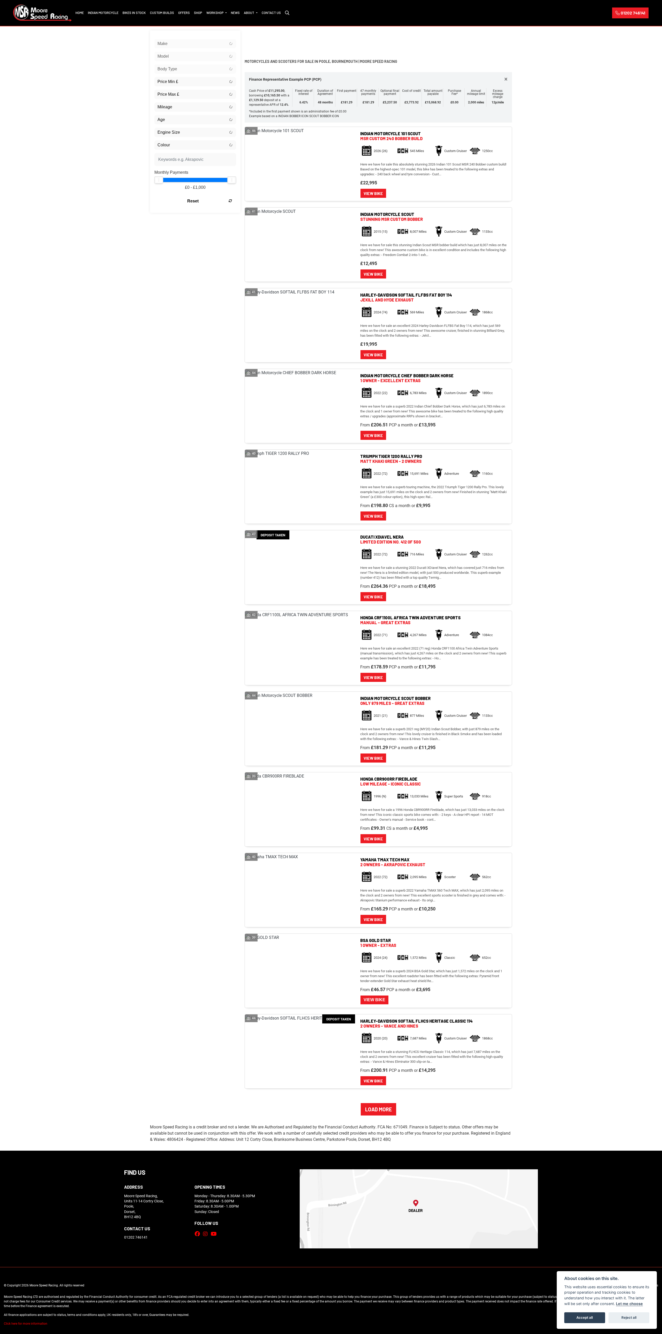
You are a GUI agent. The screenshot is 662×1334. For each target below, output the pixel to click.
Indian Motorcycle (103, 13)
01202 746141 (633, 12)
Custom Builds (162, 13)
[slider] (158, 180)
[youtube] (215, 1234)
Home (80, 13)
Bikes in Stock (134, 13)
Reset (193, 201)
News (235, 13)
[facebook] (198, 1234)
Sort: (253, 35)
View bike (373, 193)
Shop (198, 13)
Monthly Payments (171, 172)
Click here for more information (25, 1323)
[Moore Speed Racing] (42, 12)
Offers (184, 13)
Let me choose (629, 1303)
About (249, 13)
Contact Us (271, 13)
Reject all (628, 1317)
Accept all (584, 1317)
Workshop (215, 13)
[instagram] (206, 1234)
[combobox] (195, 43)
